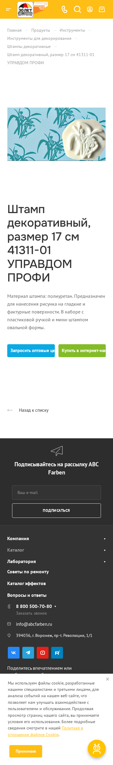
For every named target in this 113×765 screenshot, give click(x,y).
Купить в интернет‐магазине (84, 350)
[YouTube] (43, 653)
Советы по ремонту (28, 571)
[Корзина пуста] (102, 9)
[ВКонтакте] (14, 653)
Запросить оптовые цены (33, 350)
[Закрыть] (107, 679)
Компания (18, 538)
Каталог (15, 550)
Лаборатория (21, 561)
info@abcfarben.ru (34, 624)
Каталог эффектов (26, 583)
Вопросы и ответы (26, 595)
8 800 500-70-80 (34, 606)
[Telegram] (28, 653)
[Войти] (90, 9)
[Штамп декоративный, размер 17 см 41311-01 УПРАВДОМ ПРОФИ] (56, 134)
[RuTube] (57, 653)
